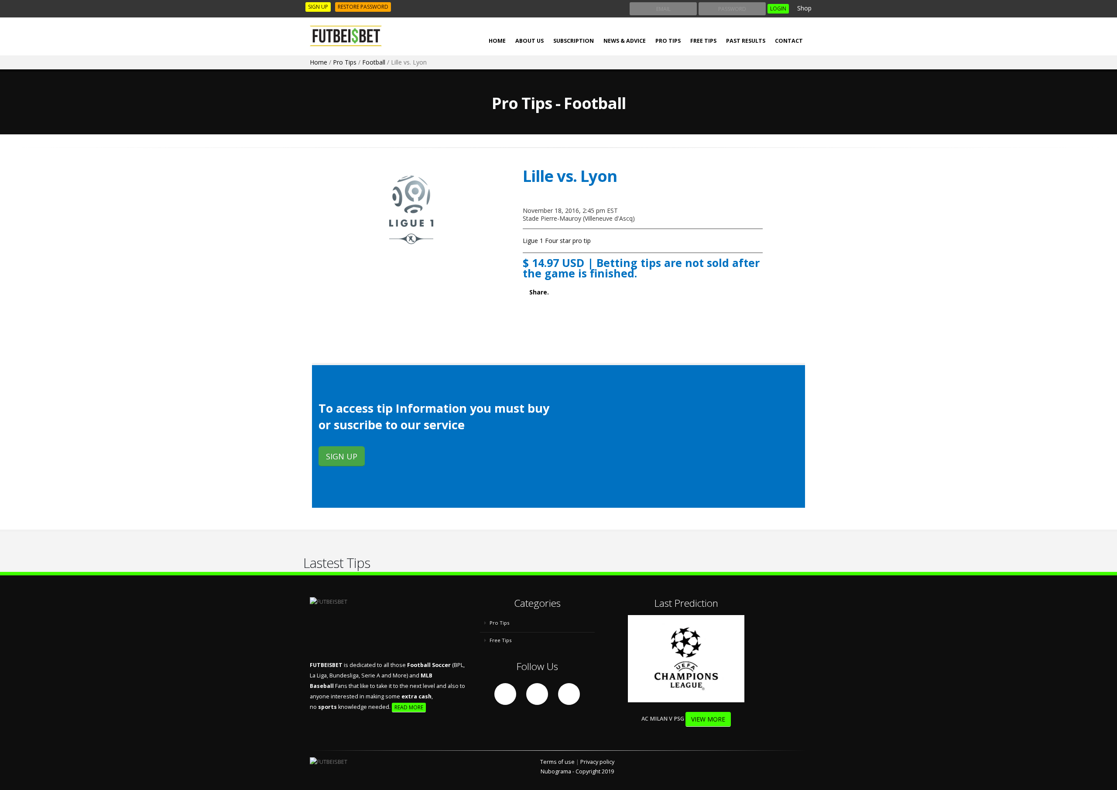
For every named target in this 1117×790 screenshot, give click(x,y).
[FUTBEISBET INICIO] (349, 36)
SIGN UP (318, 6)
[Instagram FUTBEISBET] (569, 694)
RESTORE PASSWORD (363, 6)
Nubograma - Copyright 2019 (577, 771)
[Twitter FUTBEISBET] (537, 694)
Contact (789, 40)
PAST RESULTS (745, 40)
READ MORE (408, 707)
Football (373, 62)
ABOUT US (529, 40)
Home (318, 62)
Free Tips (703, 40)
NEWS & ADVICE (624, 40)
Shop (803, 8)
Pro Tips (668, 40)
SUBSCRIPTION (573, 40)
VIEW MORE (708, 719)
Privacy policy (597, 762)
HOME (497, 40)
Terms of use (557, 762)
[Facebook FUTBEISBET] (505, 694)
